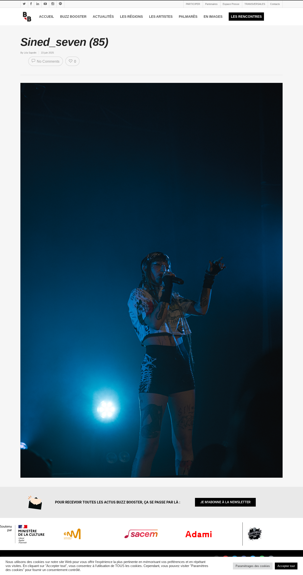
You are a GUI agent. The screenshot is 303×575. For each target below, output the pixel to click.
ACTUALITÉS (103, 16)
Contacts (275, 4)
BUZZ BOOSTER (73, 16)
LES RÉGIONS (131, 16)
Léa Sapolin (30, 52)
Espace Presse (231, 4)
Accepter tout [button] (286, 566)
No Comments (47, 61)
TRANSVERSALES (254, 4)
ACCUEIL (46, 16)
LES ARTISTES (161, 16)
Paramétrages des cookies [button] (253, 566)
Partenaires (211, 4)
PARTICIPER (193, 4)
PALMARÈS (188, 16)
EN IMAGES (213, 16)
